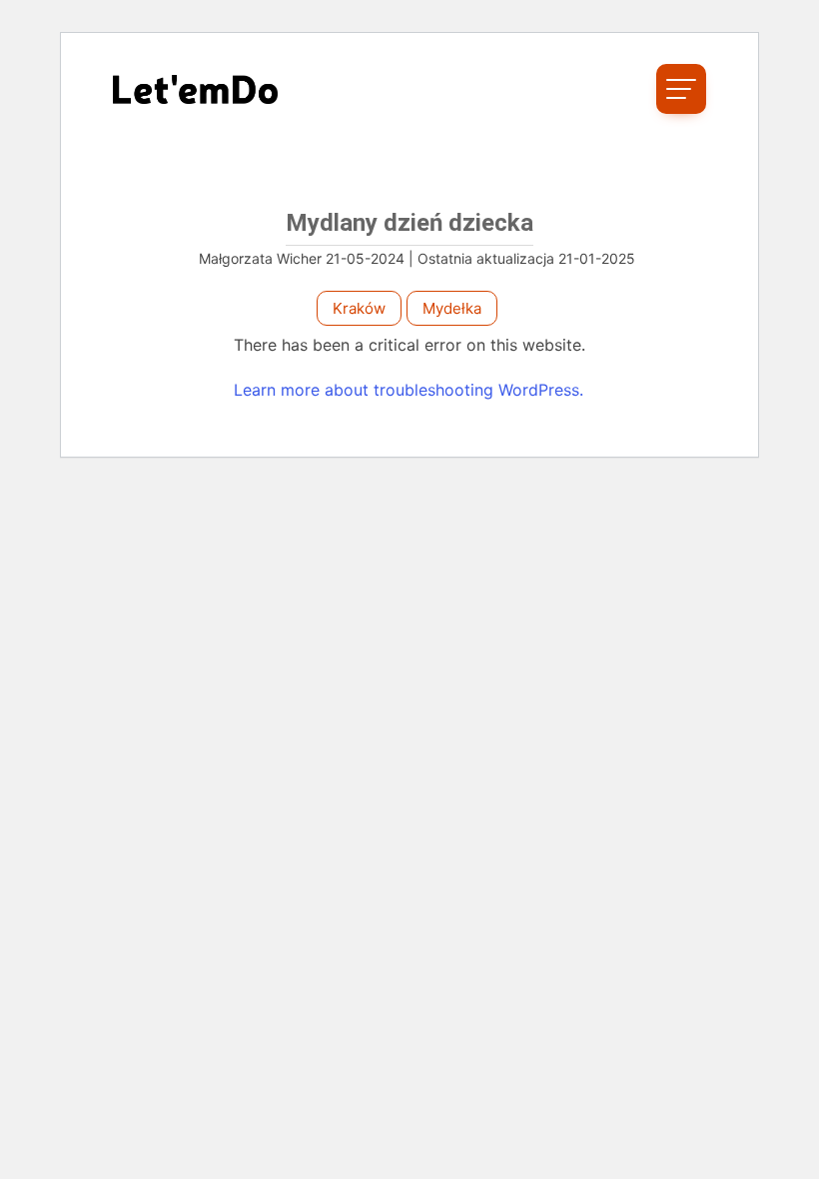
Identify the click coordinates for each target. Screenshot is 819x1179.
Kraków (359, 308)
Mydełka (451, 308)
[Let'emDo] (195, 89)
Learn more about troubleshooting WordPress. (408, 390)
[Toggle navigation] (681, 89)
